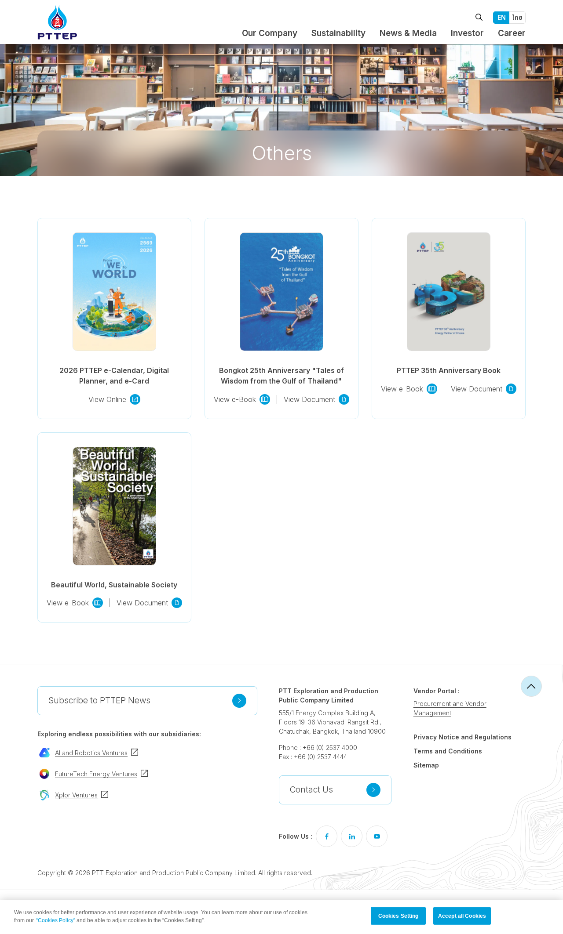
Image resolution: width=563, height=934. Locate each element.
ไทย (517, 17)
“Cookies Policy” (55, 920)
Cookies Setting (398, 916)
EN (501, 17)
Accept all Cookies (462, 916)
